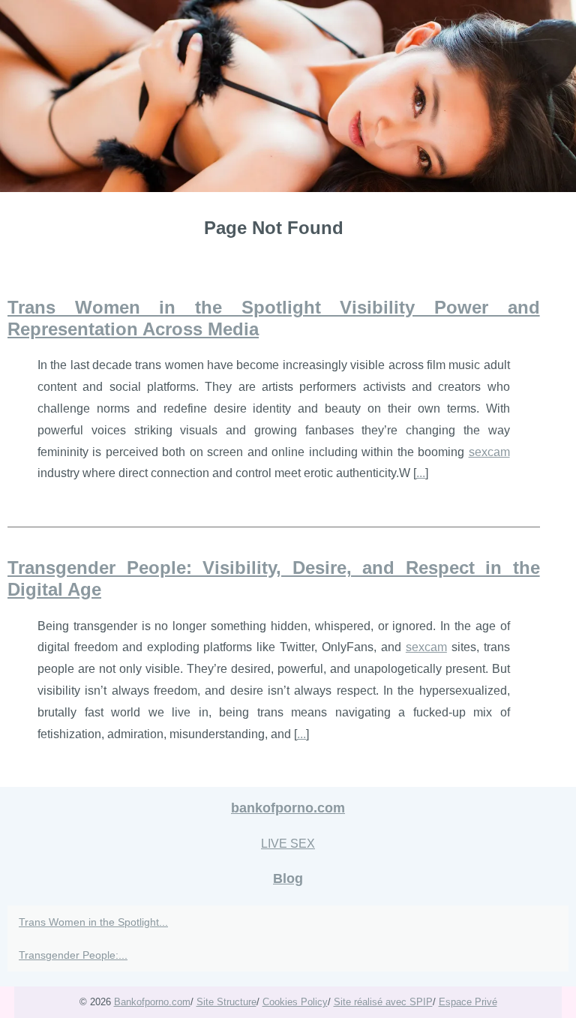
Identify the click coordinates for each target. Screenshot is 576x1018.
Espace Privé (468, 1001)
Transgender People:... (73, 955)
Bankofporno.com (152, 1001)
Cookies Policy (295, 1001)
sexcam (489, 452)
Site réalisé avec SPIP (383, 1001)
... (420, 473)
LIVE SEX (288, 843)
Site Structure (226, 1001)
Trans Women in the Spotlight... (93, 922)
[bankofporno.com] (288, 96)
